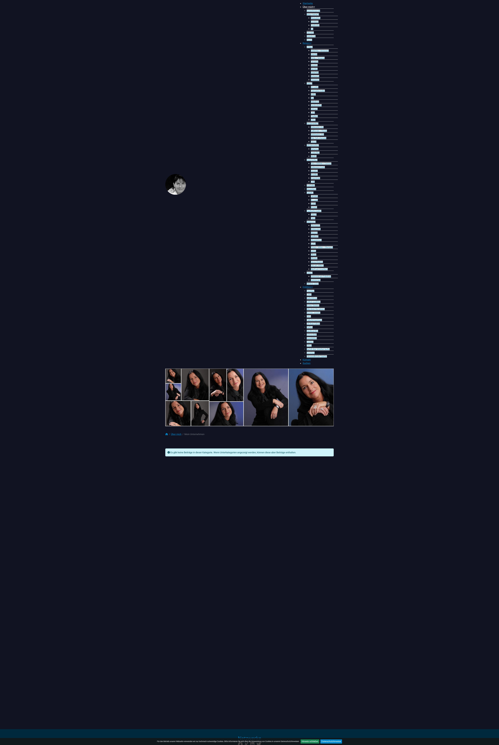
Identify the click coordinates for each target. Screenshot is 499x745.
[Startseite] (166, 434)
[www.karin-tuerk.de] (175, 184)
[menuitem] (308, 3)
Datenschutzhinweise (331, 741)
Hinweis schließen (310, 741)
